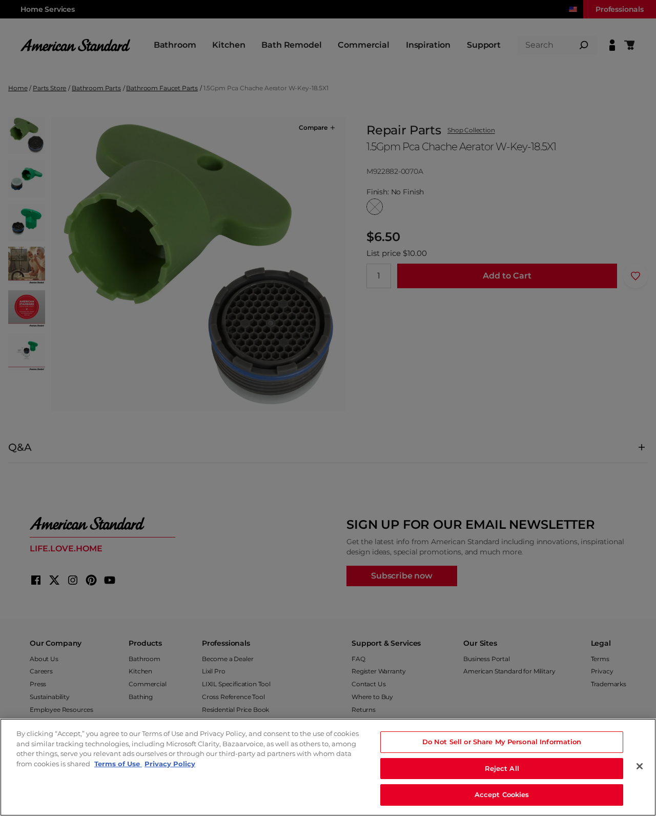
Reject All (502, 768)
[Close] (639, 766)
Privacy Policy (170, 764)
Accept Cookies (502, 794)
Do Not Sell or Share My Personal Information (502, 742)
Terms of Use (118, 764)
